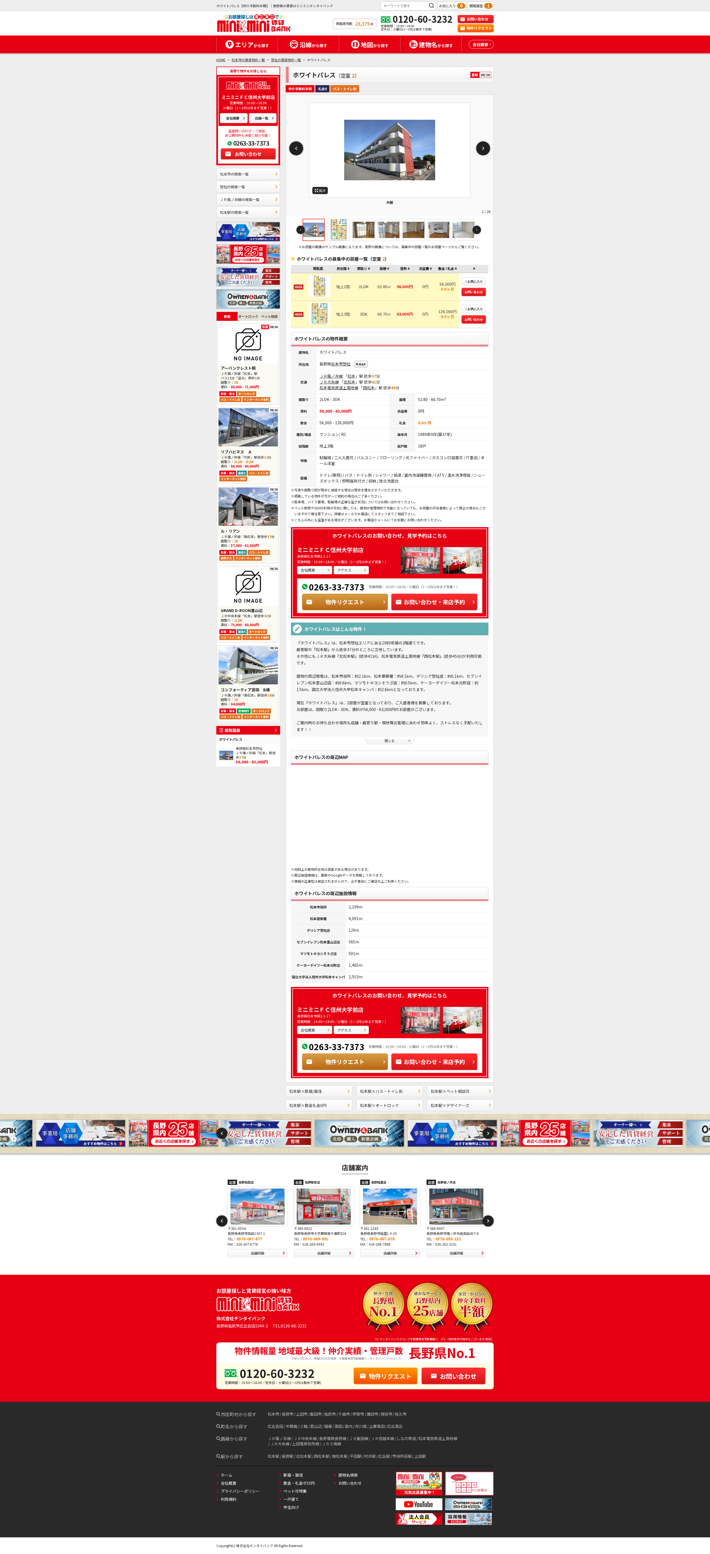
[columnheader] (343, 269)
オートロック (248, 316)
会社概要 (232, 118)
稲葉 (328, 1426)
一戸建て (291, 1499)
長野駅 (287, 1456)
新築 (227, 316)
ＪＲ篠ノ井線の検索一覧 (240, 199)
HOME (220, 59)
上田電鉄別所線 (305, 1443)
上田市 (302, 1414)
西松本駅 (321, 1456)
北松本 (349, 382)
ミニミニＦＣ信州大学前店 (330, 550)
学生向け (291, 1507)
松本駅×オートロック (379, 1105)
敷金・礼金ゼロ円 (299, 1483)
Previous (296, 148)
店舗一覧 (261, 118)
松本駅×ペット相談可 (450, 1091)
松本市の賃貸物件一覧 (248, 59)
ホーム (226, 1475)
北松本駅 (303, 1456)
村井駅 (370, 1456)
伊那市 (358, 1414)
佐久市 (401, 1414)
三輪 (304, 1426)
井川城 (361, 1426)
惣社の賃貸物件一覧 (286, 59)
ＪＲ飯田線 (358, 1438)
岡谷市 (386, 1414)
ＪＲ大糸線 (329, 382)
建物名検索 (348, 1475)
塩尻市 (330, 1414)
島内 (349, 1426)
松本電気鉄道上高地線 (339, 387)
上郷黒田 (377, 1426)
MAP (362, 364)
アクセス (344, 570)
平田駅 (356, 1456)
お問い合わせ (477, 19)
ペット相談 (269, 316)
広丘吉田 (275, 1426)
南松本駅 (340, 1456)
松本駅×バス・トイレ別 (381, 1091)
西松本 (369, 387)
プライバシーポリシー (240, 1491)
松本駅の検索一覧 (234, 212)
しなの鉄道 (406, 1438)
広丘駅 (384, 1456)
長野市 (287, 1414)
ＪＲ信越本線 (382, 1438)
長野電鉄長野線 (332, 1438)
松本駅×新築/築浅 (305, 1091)
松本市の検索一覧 (234, 174)
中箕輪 (291, 1426)
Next (483, 148)
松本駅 (273, 1456)
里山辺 (316, 1426)
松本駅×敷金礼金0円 (307, 1105)
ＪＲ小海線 (331, 1443)
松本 (351, 376)
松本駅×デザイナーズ (450, 1105)
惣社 (347, 364)
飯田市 (316, 1414)
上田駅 (420, 1456)
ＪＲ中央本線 (305, 1438)
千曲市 (344, 1414)
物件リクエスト (479, 28)
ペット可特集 (295, 1491)
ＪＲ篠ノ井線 (331, 376)
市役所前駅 (402, 1456)
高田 (338, 1426)
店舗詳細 (256, 1253)
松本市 (337, 364)
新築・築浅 (293, 1475)
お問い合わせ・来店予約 (434, 602)
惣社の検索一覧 (232, 186)
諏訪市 (372, 1414)
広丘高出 (395, 1426)
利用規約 (228, 1499)
